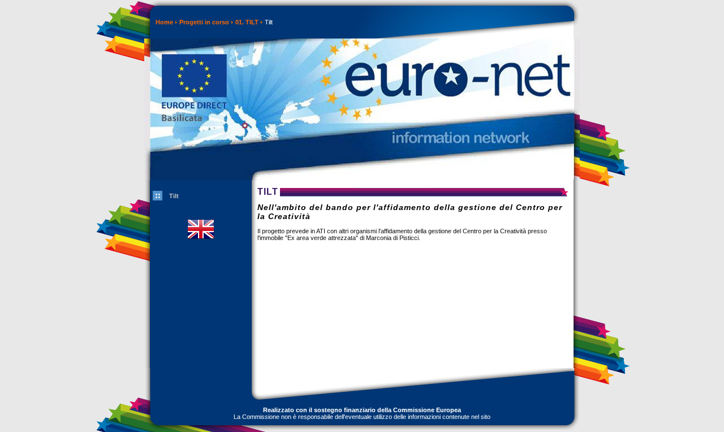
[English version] (200, 246)
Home (164, 22)
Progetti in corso (204, 22)
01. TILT (246, 22)
